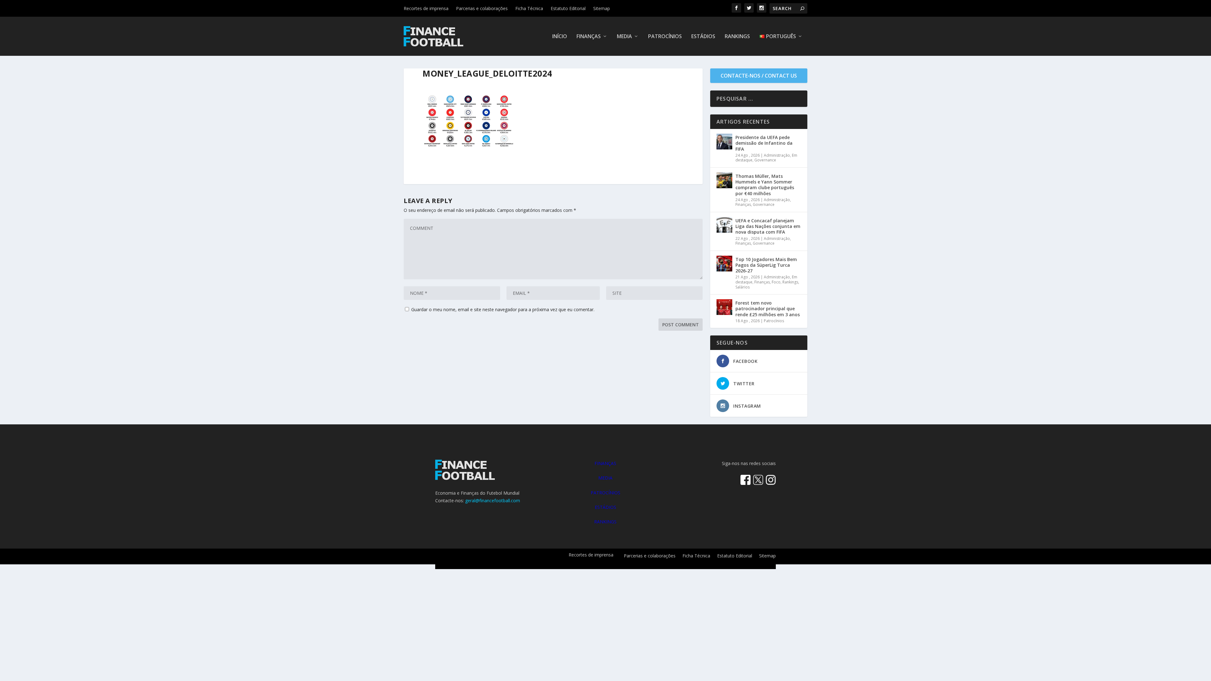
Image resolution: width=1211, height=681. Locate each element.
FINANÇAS (605, 463)
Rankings (737, 37)
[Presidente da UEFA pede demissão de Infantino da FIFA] (724, 141)
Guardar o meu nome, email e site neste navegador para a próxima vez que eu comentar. (502, 309)
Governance (765, 160)
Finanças (588, 37)
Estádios (703, 37)
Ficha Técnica (529, 8)
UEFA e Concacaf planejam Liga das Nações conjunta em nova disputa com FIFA (767, 226)
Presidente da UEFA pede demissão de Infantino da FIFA (764, 143)
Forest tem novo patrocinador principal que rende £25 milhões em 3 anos (767, 308)
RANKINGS (605, 522)
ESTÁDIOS (605, 507)
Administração (777, 155)
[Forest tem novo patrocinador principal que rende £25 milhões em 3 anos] (724, 307)
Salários (742, 287)
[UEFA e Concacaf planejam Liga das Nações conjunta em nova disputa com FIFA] (724, 225)
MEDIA (605, 478)
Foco (776, 282)
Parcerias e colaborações (482, 8)
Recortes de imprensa (426, 8)
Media (624, 37)
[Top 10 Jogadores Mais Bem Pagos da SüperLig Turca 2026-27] (724, 263)
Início (559, 37)
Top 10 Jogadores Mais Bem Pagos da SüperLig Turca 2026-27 (766, 265)
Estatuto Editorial (568, 8)
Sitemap (601, 8)
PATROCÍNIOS (605, 493)
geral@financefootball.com (492, 500)
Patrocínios (665, 37)
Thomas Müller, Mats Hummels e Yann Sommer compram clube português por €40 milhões (764, 184)
